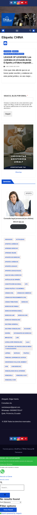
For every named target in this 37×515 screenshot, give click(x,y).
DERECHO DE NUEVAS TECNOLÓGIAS (14, 53)
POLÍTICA (26, 353)
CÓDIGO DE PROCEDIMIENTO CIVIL (15, 297)
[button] (30, 30)
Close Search (8, 510)
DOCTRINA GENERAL (11, 324)
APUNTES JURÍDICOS (11, 262)
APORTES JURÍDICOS (11, 244)
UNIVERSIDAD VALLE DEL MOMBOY (16, 362)
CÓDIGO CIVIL (9, 293)
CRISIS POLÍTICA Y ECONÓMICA (14, 288)
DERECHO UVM (22, 315)
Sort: (1, 502)
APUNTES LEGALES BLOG (13, 270)
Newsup (29, 449)
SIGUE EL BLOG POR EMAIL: (16, 96)
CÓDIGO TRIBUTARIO (11, 302)
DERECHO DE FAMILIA (11, 306)
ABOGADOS (8, 239)
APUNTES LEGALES (11, 266)
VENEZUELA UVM (10, 380)
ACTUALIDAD (7, 51)
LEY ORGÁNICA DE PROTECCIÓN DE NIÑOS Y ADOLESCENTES (18, 347)
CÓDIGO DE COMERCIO (24, 293)
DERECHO (15, 51)
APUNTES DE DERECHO (12, 257)
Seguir (7, 114)
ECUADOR (27, 328)
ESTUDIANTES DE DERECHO (22, 333)
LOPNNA (7, 353)
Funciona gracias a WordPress (12, 449)
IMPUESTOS (8, 337)
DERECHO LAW (9, 315)
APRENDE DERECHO (11, 248)
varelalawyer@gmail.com (11, 407)
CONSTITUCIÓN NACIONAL (13, 284)
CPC (26, 284)
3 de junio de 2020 (12, 66)
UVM (6, 366)
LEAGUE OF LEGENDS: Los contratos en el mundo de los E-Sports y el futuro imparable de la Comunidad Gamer (18, 61)
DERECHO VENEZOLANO (12, 320)
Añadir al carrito (18, 227)
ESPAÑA (7, 333)
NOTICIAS (17, 353)
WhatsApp (18, 172)
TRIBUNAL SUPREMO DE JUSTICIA (15, 357)
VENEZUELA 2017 (21, 375)
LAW (17, 337)
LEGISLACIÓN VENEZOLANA (13, 342)
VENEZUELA (9, 375)
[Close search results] (5, 495)
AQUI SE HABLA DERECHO (13, 275)
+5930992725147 (15, 410)
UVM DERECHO (16, 366)
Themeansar (18, 452)
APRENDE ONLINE (10, 253)
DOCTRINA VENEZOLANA (12, 328)
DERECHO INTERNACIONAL (13, 311)
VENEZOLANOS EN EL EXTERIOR (15, 371)
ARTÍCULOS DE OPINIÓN (12, 279)
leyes (27, 342)
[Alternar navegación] (17, 30)
